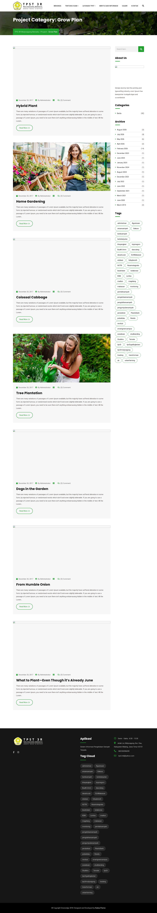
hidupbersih (133, 260)
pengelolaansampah (124, 297)
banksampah (122, 234)
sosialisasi (121, 334)
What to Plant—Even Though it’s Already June (54, 680)
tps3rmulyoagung (123, 350)
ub (118, 360)
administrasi (121, 223)
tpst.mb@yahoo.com (126, 756)
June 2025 (121, 158)
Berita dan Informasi (108, 6)
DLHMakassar (136, 255)
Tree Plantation (29, 393)
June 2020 (121, 200)
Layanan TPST (88, 6)
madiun (120, 281)
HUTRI (119, 265)
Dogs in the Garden (32, 489)
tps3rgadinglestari (133, 345)
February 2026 (122, 149)
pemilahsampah (123, 292)
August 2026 (122, 130)
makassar (121, 286)
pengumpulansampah (125, 308)
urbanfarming (130, 360)
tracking (120, 355)
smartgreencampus (124, 329)
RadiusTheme (100, 908)
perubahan (121, 313)
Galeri (124, 6)
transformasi (133, 355)
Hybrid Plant (26, 106)
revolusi (120, 323)
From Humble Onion (33, 584)
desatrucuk (121, 255)
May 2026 (120, 139)
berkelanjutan (122, 239)
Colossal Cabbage (31, 297)
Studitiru (120, 339)
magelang (132, 281)
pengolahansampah (124, 302)
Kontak (134, 6)
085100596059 (123, 751)
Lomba (128, 276)
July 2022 (120, 181)
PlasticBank (135, 313)
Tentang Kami (71, 6)
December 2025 (123, 153)
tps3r (119, 345)
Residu (132, 318)
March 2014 (121, 205)
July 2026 (120, 134)
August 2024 (122, 172)
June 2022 (121, 186)
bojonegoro (136, 244)
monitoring (134, 286)
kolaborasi (134, 271)
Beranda (57, 6)
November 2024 (123, 167)
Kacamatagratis (133, 265)
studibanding (135, 334)
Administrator (45, 100)
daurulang (135, 250)
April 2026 (120, 144)
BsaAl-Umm (121, 250)
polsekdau (121, 318)
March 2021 (121, 196)
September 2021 (123, 191)
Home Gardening (30, 201)
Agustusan (136, 223)
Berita (119, 113)
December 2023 (123, 177)
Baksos (136, 228)
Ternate (132, 339)
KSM (119, 276)
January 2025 (122, 163)
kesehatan (121, 271)
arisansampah (122, 228)
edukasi (120, 260)
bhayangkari (121, 244)
